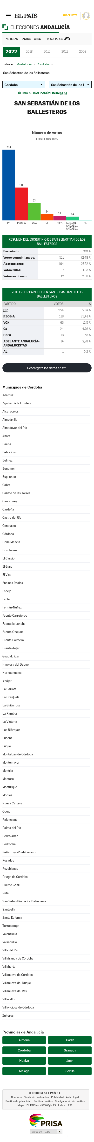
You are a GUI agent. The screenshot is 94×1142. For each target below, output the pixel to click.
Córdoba (8, 534)
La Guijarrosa (11, 705)
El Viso (6, 575)
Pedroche (9, 844)
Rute (5, 893)
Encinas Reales (12, 583)
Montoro (8, 779)
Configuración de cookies (70, 1101)
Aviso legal (72, 1097)
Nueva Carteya (12, 803)
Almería (24, 1040)
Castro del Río (11, 517)
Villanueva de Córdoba (17, 975)
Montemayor (11, 762)
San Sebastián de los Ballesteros (24, 901)
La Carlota (9, 689)
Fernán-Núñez (12, 607)
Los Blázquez (11, 730)
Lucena (7, 738)
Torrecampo (10, 926)
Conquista (9, 526)
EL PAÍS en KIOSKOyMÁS (41, 1105)
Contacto (16, 1097)
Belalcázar (9, 452)
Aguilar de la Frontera (17, 403)
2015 (47, 51)
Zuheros (7, 1015)
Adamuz (7, 395)
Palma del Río (11, 828)
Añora (6, 436)
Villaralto (8, 999)
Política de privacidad (18, 1101)
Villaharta (8, 966)
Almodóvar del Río (14, 428)
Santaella (8, 909)
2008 (82, 51)
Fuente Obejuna (13, 632)
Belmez (7, 460)
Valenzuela (9, 934)
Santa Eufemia (12, 917)
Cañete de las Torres (16, 493)
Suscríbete (69, 15)
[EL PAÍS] (26, 15)
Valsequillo (9, 942)
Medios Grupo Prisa (46, 1132)
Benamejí (8, 468)
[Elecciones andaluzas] (47, 27)
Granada (70, 1050)
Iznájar (7, 681)
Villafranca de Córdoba (18, 958)
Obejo (6, 811)
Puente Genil (11, 885)
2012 (64, 51)
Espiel (6, 599)
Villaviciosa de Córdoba (18, 1007)
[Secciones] (8, 15)
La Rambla (9, 713)
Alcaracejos (10, 411)
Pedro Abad (10, 836)
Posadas (8, 860)
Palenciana (10, 819)
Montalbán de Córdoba (17, 754)
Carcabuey (9, 501)
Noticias (12, 39)
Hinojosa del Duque (15, 664)
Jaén (70, 1061)
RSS (70, 1105)
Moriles (7, 795)
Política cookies (43, 1101)
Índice (61, 1105)
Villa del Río (10, 950)
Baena (6, 444)
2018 (29, 51)
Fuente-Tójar (11, 648)
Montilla (7, 770)
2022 (11, 52)
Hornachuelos (11, 672)
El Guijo (7, 566)
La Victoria (9, 721)
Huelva (24, 1061)
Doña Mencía (11, 542)
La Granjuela (11, 697)
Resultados (55, 39)
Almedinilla (9, 419)
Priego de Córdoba (15, 877)
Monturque (9, 787)
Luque (6, 746)
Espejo (6, 591)
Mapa (21, 1105)
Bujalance (9, 477)
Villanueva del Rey (14, 991)
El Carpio (8, 558)
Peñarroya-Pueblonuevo (18, 852)
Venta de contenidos (36, 1097)
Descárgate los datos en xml (47, 368)
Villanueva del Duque (16, 983)
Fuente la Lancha (14, 624)
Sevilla (70, 1071)
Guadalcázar (11, 656)
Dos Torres (9, 550)
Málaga (24, 1071)
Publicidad (57, 1097)
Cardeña (8, 509)
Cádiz (70, 1040)
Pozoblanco (10, 868)
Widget (39, 39)
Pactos (26, 39)
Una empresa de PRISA (45, 1120)
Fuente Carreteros (14, 615)
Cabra (6, 485)
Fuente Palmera (13, 640)
